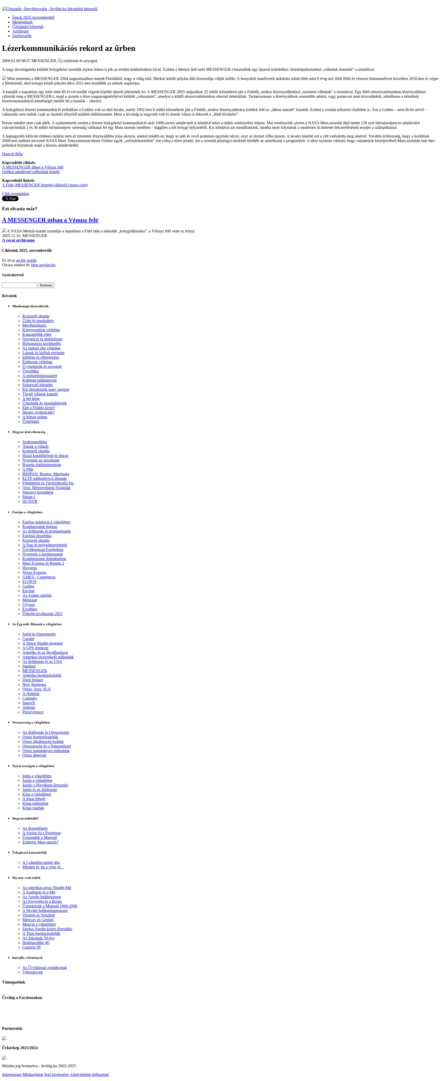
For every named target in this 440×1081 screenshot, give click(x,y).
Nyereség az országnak (41, 460)
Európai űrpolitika (36, 536)
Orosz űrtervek (34, 755)
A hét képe (31, 398)
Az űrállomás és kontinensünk (46, 531)
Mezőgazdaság (34, 325)
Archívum (20, 31)
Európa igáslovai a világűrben (46, 522)
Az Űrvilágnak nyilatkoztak (44, 967)
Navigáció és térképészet (42, 339)
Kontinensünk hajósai (39, 526)
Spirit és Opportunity (39, 634)
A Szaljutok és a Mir (38, 892)
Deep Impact (32, 680)
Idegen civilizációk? (38, 412)
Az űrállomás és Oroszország (45, 732)
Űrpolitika (30, 371)
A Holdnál (30, 693)
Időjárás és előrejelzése (40, 357)
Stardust (28, 666)
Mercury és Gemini (37, 920)
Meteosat (29, 600)
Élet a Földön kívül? (38, 408)
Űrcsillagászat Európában (42, 549)
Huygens (29, 568)
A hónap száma (34, 417)
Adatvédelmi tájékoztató (89, 1074)
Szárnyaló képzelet (37, 385)
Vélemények (32, 972)
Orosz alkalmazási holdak (43, 741)
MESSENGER (34, 671)
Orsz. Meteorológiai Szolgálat (46, 488)
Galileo (28, 586)
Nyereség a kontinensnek (42, 554)
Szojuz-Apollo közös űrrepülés (47, 929)
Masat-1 (28, 497)
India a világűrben (36, 776)
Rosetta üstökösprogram (41, 465)
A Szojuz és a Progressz (41, 833)
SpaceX (28, 703)
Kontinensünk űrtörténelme (44, 559)
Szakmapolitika (34, 442)
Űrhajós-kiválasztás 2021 (42, 614)
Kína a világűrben (36, 794)
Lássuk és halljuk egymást (43, 353)
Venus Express (34, 572)
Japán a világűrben (37, 780)
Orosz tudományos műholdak (46, 751)
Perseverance (33, 712)
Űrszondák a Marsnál (39, 837)
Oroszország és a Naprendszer (46, 746)
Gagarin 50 (31, 947)
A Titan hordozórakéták (41, 933)
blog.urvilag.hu (43, 265)
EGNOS (29, 581)
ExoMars (29, 609)
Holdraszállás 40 (35, 942)
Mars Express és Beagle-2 (43, 563)
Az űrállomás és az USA (42, 661)
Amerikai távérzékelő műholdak (48, 657)
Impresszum (11, 1074)
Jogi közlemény (56, 1074)
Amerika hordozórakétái (41, 675)
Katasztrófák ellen (36, 334)
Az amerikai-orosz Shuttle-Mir (46, 887)
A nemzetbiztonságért (39, 375)
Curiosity (29, 698)
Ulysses (28, 604)
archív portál (26, 260)
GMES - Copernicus (39, 577)
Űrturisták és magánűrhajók (44, 403)
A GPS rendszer (35, 648)
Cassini (28, 638)
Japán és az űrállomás (39, 789)
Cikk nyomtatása (15, 193)
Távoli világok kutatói (40, 394)
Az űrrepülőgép (35, 828)
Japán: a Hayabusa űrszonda (45, 785)
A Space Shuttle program (42, 643)
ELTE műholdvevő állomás (44, 478)
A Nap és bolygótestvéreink (44, 545)
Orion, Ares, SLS (36, 689)
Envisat (28, 591)
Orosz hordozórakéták (40, 737)
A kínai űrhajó (33, 799)
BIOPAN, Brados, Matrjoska (45, 474)
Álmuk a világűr (35, 446)
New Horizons (34, 684)
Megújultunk (22, 22)
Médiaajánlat (32, 1074)
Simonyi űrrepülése (37, 492)
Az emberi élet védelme (41, 348)
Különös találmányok (39, 380)
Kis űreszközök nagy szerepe (45, 389)
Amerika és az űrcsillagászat (45, 652)
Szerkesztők (22, 36)
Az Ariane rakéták (37, 595)
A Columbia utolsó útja (41, 862)
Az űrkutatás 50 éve (38, 938)
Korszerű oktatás (35, 316)
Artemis (28, 707)
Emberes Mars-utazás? (40, 842)
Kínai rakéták (33, 808)
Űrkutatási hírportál (27, 26)
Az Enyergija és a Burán (42, 901)
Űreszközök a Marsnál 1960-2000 (49, 906)
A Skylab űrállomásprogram (44, 910)
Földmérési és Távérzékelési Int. (48, 483)
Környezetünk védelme (41, 330)
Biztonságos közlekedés (41, 343)
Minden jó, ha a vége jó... (42, 867)
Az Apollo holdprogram (41, 897)
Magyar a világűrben (39, 924)
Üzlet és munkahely (38, 320)
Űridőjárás (30, 421)
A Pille (27, 469)
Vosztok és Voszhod (38, 915)
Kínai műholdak (35, 803)
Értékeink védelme (37, 362)
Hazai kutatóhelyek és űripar (45, 455)
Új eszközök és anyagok (42, 366)
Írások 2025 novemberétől (33, 17)
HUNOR (29, 501)
